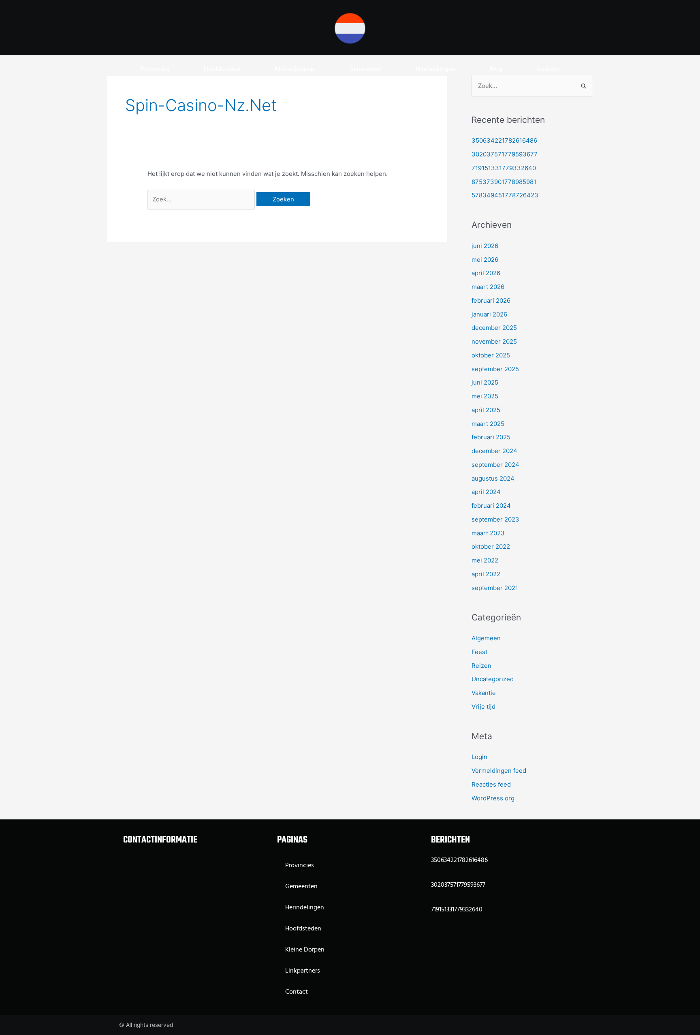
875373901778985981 (504, 182)
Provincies (155, 69)
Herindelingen (435, 69)
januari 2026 (489, 314)
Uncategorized (493, 679)
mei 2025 (485, 396)
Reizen (481, 665)
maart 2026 (488, 287)
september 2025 (495, 369)
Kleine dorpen (294, 69)
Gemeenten (365, 69)
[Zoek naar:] (201, 199)
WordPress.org (493, 798)
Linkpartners (302, 971)
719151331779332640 (504, 168)
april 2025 (486, 410)
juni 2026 (485, 246)
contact (548, 69)
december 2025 (494, 327)
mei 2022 (485, 560)
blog (496, 69)
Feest (479, 652)
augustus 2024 (493, 478)
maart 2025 (488, 424)
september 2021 (495, 588)
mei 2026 (485, 259)
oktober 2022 (491, 546)
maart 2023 (488, 533)
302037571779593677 (505, 154)
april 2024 (486, 492)
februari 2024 (491, 505)
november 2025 (494, 341)
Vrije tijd (483, 706)
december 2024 (494, 451)
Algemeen (486, 638)
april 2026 (486, 273)
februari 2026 (491, 300)
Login (479, 757)
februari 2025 (491, 437)
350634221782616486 (504, 140)
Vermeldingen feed (499, 770)
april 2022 (486, 574)
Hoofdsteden (222, 69)
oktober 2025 (491, 355)
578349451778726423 (505, 195)
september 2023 (495, 519)
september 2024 (495, 464)
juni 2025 (485, 382)
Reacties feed (491, 784)
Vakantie (484, 693)
